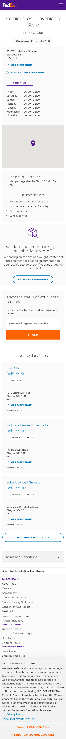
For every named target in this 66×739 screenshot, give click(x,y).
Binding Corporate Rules (16, 616)
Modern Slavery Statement (18, 602)
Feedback (8, 611)
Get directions (19, 64)
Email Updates (10, 651)
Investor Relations (12, 620)
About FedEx (9, 583)
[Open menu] (61, 5)
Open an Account (12, 628)
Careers (6, 588)
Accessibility (9, 592)
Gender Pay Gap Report (16, 606)
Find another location (27, 72)
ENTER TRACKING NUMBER (33, 279)
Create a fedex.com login (17, 633)
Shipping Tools (11, 642)
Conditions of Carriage (15, 597)
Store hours (19, 82)
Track (33, 335)
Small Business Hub (13, 655)
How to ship (9, 638)
